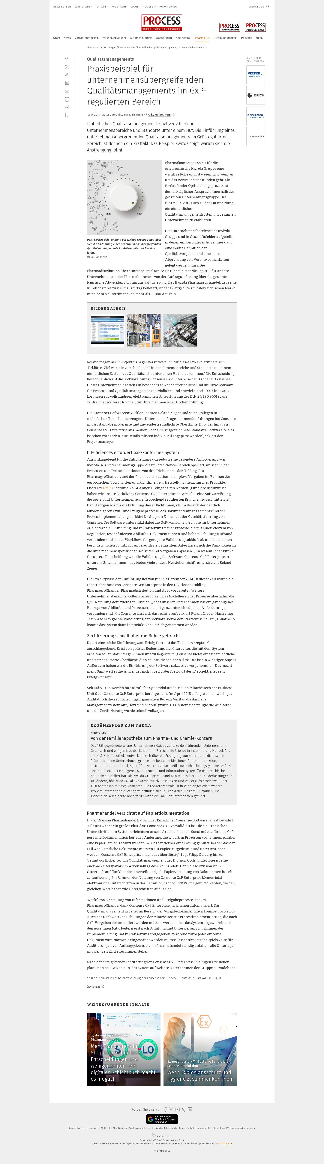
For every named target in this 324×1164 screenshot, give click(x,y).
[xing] (66, 74)
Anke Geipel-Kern (159, 114)
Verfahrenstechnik (87, 38)
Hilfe (109, 1128)
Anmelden (256, 6)
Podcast (246, 38)
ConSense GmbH (256, 136)
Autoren (251, 1128)
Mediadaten (158, 1128)
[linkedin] (66, 83)
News (67, 38)
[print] (66, 99)
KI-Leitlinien (214, 1128)
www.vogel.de (225, 1143)
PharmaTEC (202, 38)
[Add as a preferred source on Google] (162, 1119)
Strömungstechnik (225, 38)
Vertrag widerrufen (236, 1128)
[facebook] (66, 58)
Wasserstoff (164, 38)
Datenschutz (172, 1128)
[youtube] (176, 1109)
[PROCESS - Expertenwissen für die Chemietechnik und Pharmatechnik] (56, 38)
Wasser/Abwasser (114, 38)
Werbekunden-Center (139, 1128)
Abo (224, 1128)
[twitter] (66, 66)
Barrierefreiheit (186, 1128)
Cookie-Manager (77, 1128)
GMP (106, 488)
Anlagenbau (183, 38)
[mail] (66, 91)
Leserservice (93, 1128)
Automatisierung (141, 38)
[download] (66, 107)
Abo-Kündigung (120, 1128)
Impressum (201, 1128)
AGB (103, 1128)
